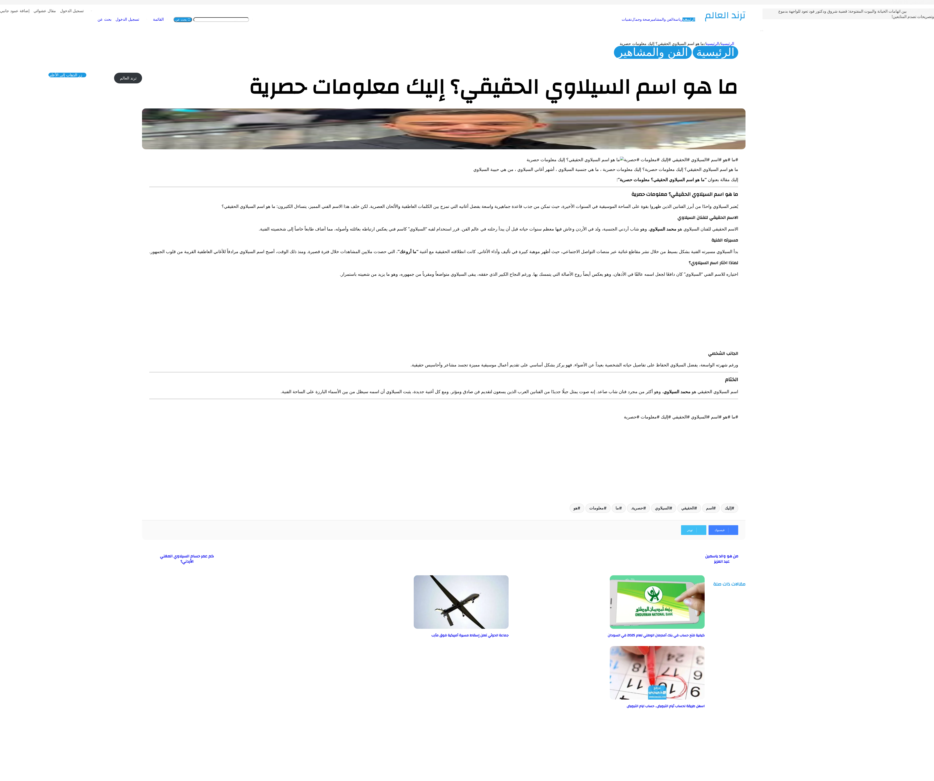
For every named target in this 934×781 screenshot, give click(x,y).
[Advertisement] (592, 315)
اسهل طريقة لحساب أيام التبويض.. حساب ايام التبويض (666, 706)
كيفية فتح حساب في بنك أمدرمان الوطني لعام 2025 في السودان (656, 635)
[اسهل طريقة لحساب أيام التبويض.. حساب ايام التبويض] (657, 698)
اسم (709, 508)
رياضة (678, 19)
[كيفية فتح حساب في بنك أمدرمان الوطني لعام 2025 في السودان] (657, 627)
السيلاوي (662, 508)
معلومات (596, 508)
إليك (728, 508)
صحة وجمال (641, 19)
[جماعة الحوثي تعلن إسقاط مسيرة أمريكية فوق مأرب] (461, 627)
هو (575, 508)
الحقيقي (687, 508)
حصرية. (637, 508)
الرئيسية (689, 19)
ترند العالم (128, 78)
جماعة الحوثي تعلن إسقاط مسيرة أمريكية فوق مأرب (470, 635)
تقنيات (627, 19)
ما (617, 508)
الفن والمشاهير (662, 19)
